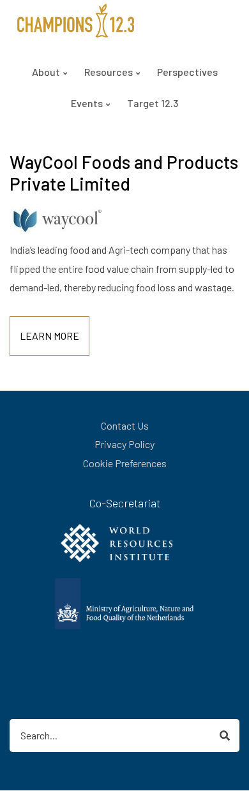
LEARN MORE (49, 336)
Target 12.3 (152, 103)
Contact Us (125, 425)
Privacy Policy (124, 444)
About (46, 72)
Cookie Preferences (125, 463)
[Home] (76, 19)
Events (87, 103)
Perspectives (187, 72)
